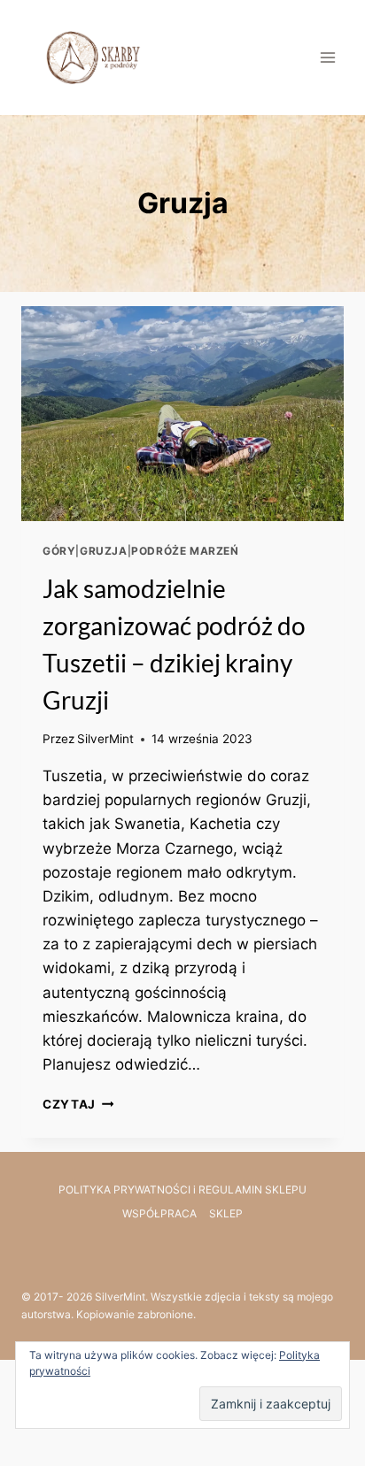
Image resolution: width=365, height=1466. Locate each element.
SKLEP (226, 1213)
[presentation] (182, 413)
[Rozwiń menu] (327, 57)
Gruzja (104, 550)
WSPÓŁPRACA (159, 1213)
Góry (59, 550)
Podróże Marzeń (184, 550)
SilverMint (105, 739)
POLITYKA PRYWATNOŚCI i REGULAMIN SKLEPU (182, 1189)
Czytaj (78, 1104)
